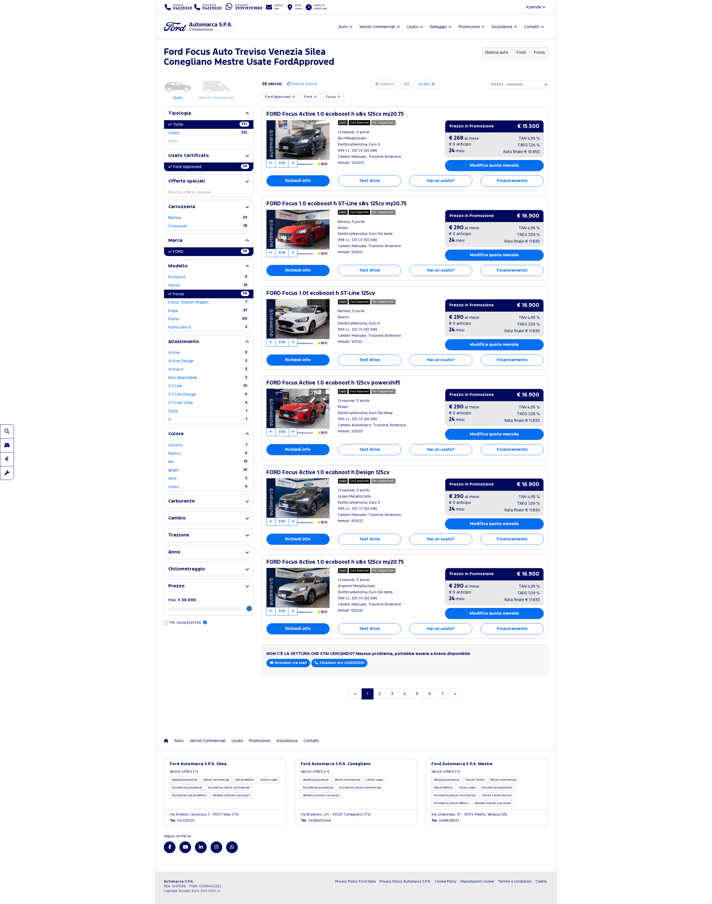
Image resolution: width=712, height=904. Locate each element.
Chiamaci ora (341, 662)
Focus (210, 294)
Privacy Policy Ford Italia (355, 881)
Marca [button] (175, 240)
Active (207, 352)
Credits (541, 881)
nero (207, 478)
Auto (179, 741)
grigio (207, 470)
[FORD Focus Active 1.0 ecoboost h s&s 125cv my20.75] (298, 144)
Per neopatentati (185, 622)
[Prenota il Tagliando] (7, 473)
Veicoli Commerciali (208, 741)
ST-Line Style (207, 403)
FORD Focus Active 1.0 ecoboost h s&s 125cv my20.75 (335, 114)
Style (207, 411)
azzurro (207, 445)
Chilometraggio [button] (186, 569)
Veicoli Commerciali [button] (377, 27)
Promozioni (259, 741)
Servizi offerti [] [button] (184, 771)
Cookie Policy (446, 881)
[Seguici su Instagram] (216, 847)
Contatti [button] (531, 27)
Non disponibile (207, 378)
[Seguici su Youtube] (185, 847)
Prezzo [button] (176, 586)
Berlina (207, 218)
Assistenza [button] (501, 27)
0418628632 (445, 820)
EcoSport (207, 277)
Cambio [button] (177, 518)
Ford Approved (210, 167)
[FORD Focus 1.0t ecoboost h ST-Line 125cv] (298, 322)
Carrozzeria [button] (181, 207)
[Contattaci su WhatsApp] (232, 847)
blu (207, 462)
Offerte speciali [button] (186, 181)
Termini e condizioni (514, 881)
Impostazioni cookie (477, 881)
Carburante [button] (181, 501)
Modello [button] (178, 266)
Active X (207, 369)
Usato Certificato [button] (188, 156)
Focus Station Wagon (207, 302)
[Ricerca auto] (7, 431)
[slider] (249, 608)
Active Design (207, 361)
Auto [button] (343, 27)
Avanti (424, 84)
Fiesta (207, 285)
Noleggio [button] (438, 27)
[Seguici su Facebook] (169, 847)
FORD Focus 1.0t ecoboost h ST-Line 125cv (320, 293)
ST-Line (207, 386)
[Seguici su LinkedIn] (201, 847)
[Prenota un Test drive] (7, 445)
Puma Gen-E (207, 327)
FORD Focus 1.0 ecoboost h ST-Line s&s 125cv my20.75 (336, 203)
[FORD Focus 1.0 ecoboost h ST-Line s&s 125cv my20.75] (298, 233)
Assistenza (286, 741)
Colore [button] (176, 434)
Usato (207, 133)
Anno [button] (174, 552)
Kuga (207, 310)
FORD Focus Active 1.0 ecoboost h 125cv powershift (333, 383)
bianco (207, 453)
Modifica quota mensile (494, 165)
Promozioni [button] (469, 27)
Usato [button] (412, 27)
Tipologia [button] (179, 113)
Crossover (207, 226)
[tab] (208, 113)
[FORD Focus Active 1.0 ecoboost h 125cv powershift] (298, 412)
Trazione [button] (178, 535)
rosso (207, 487)
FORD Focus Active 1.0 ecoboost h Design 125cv (327, 472)
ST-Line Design (207, 394)
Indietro (387, 84)
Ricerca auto (496, 52)
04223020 (182, 820)
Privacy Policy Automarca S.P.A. (405, 881)
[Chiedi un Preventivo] (7, 459)
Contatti (311, 741)
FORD (210, 251)
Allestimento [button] (183, 342)
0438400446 (316, 820)
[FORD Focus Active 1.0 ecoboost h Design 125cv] (298, 502)
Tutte (210, 124)
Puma (207, 319)
